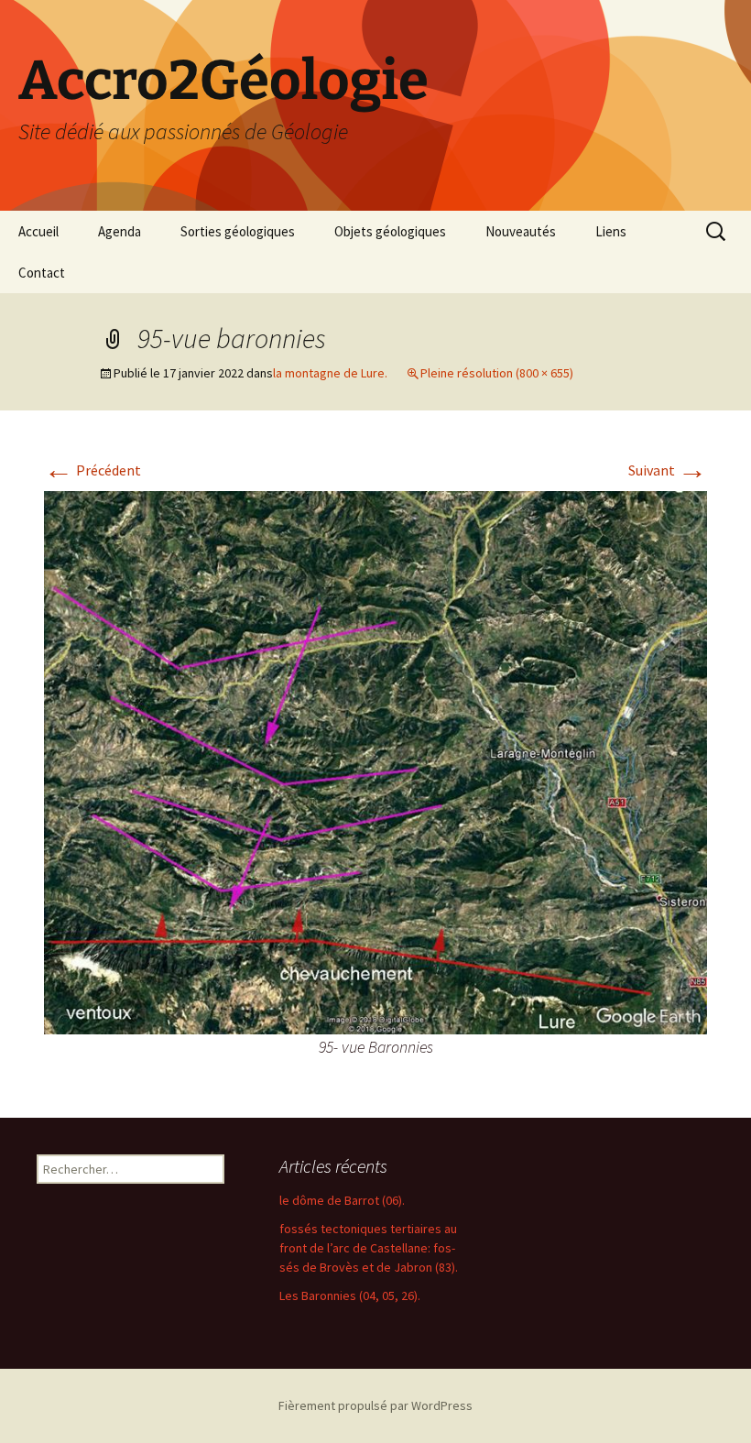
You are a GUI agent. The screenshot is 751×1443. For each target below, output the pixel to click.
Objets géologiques (390, 231)
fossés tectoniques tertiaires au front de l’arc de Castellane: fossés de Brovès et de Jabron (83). (368, 1247)
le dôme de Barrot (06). (342, 1200)
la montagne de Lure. (330, 373)
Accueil (38, 231)
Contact (41, 272)
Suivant (667, 470)
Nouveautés (520, 231)
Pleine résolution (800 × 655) (496, 373)
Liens (610, 231)
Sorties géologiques (237, 231)
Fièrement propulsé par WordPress (375, 1405)
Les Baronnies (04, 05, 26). (349, 1295)
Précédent (92, 470)
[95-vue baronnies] (375, 760)
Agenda (119, 231)
